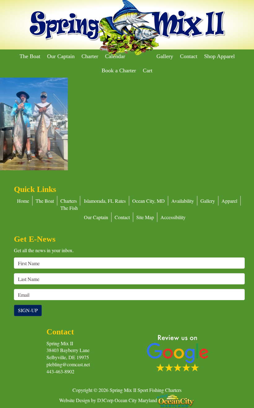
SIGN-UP (28, 310)
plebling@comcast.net (68, 364)
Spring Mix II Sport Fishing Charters (146, 390)
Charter (89, 56)
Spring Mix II (59, 343)
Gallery (164, 56)
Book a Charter (119, 70)
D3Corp (105, 400)
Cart (147, 70)
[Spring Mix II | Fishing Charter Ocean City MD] (127, 28)
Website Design (74, 400)
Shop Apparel (219, 56)
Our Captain (61, 56)
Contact (188, 56)
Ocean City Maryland (136, 400)
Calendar (115, 56)
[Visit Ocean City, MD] (176, 400)
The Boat (30, 56)
